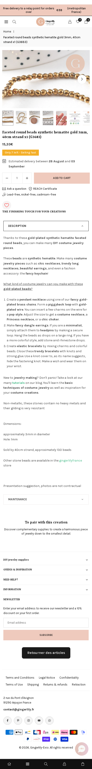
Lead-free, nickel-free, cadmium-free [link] (31, 194)
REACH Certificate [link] (45, 188)
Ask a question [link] (16, 188)
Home (7, 31)
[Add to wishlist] (6, 205)
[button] (81, 79)
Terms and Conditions (20, 677)
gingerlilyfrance (70, 460)
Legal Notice (47, 677)
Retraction (79, 684)
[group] (46, 79)
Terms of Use (14, 684)
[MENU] (6, 21)
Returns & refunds (55, 684)
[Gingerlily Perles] (46, 21)
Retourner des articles (46, 653)
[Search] (14, 21)
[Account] (70, 21)
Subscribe (46, 635)
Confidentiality (69, 677)
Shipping (33, 684)
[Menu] (28, 764)
